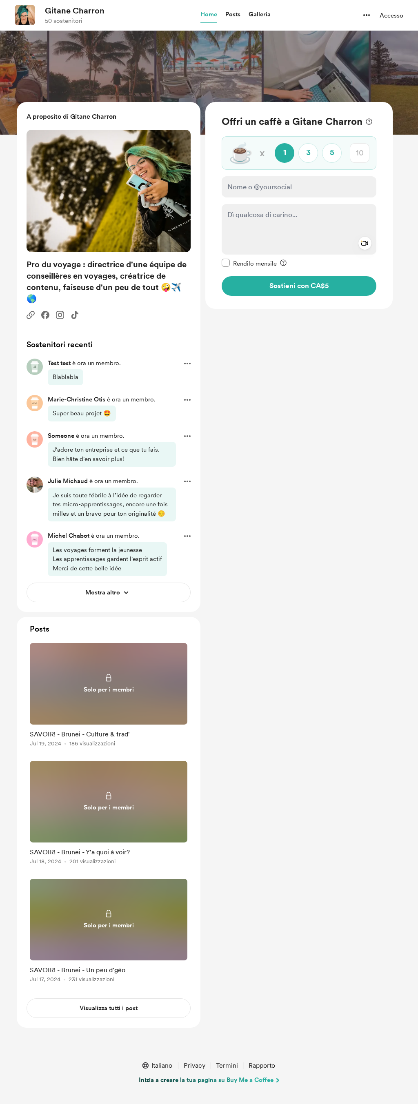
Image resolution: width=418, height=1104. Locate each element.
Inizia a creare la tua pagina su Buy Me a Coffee (206, 1080)
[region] (299, 205)
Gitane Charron (74, 11)
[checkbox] (249, 263)
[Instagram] (60, 315)
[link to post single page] (109, 696)
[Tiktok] (75, 315)
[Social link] (31, 315)
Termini (227, 1065)
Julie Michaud (68, 481)
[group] (109, 696)
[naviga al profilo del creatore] (25, 15)
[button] (209, 14)
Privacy (194, 1065)
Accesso (391, 15)
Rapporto (262, 1065)
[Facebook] (45, 315)
